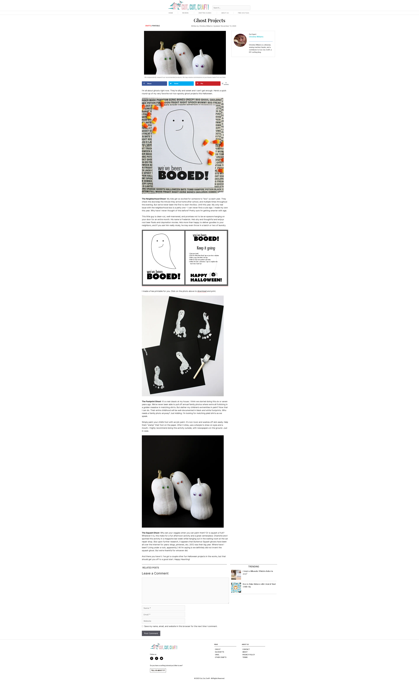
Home (171, 13)
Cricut (218, 649)
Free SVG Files (243, 13)
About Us (225, 13)
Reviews (185, 13)
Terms (245, 657)
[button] (158, 670)
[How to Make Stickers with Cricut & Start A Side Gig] (236, 592)
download (202, 291)
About (245, 652)
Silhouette (219, 652)
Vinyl (217, 655)
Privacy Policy (248, 655)
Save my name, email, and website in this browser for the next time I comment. (180, 626)
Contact (246, 649)
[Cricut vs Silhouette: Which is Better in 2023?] (236, 579)
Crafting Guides (204, 13)
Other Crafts (220, 657)
